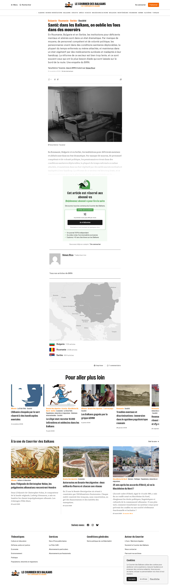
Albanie (41, 12)
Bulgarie (67, 12)
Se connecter (95, 244)
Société (82, 20)
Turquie (155, 12)
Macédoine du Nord (100, 12)
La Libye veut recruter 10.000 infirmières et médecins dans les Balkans (62, 422)
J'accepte (132, 579)
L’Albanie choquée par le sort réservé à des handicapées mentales (25, 415)
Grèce (81, 12)
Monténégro (122, 12)
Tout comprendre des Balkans (90, 6)
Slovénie (147, 12)
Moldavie (113, 12)
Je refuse (143, 579)
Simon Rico (90, 68)
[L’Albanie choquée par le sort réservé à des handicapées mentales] (27, 395)
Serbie (140, 12)
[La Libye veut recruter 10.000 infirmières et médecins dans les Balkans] (62, 395)
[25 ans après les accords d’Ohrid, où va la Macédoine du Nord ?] (136, 461)
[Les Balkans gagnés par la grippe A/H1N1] (98, 395)
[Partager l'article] (121, 79)
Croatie (74, 12)
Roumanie (133, 12)
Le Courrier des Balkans (90, 4)
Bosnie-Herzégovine (54, 12)
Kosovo (88, 12)
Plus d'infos (154, 579)
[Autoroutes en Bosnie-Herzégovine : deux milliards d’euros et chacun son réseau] (86, 461)
